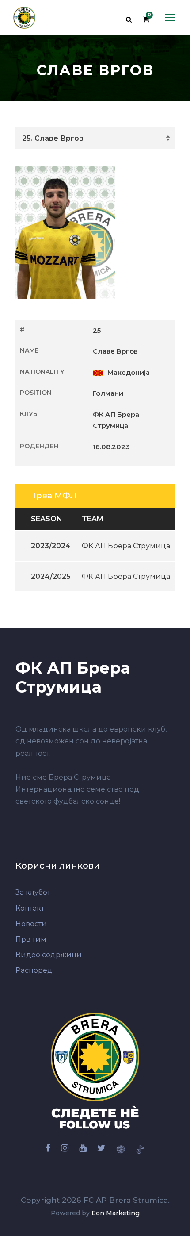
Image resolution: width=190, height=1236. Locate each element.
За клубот (32, 892)
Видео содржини (48, 955)
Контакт (29, 908)
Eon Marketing (115, 1213)
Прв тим (30, 939)
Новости (31, 924)
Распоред (34, 970)
